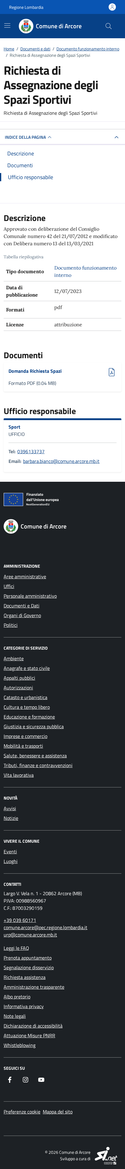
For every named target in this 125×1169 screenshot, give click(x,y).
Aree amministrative (25, 576)
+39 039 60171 (20, 920)
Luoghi (11, 861)
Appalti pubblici (19, 677)
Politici (11, 625)
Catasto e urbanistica (25, 697)
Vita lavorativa (19, 775)
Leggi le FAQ (16, 948)
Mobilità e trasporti (23, 745)
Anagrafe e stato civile (27, 668)
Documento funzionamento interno (85, 271)
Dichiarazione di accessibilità (33, 1025)
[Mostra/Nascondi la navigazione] (7, 25)
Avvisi (10, 808)
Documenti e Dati (21, 605)
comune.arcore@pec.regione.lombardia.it (45, 927)
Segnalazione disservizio (29, 967)
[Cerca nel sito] (108, 26)
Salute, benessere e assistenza (35, 755)
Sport (14, 426)
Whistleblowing (19, 1045)
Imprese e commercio (25, 736)
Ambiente (14, 658)
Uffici (9, 586)
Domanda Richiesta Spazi (35, 371)
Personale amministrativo (30, 596)
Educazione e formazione (29, 716)
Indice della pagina (25, 137)
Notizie (11, 818)
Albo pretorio (17, 996)
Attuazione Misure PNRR (29, 1035)
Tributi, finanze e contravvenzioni (38, 765)
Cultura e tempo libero (27, 707)
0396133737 (31, 451)
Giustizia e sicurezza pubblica (34, 726)
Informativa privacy (24, 1006)
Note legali (15, 1016)
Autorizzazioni (18, 687)
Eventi (10, 851)
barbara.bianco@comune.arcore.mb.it (61, 461)
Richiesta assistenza (25, 977)
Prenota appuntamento (28, 957)
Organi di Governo (22, 615)
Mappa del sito (58, 1111)
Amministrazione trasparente (34, 987)
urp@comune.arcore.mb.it (30, 934)
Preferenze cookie (22, 1111)
